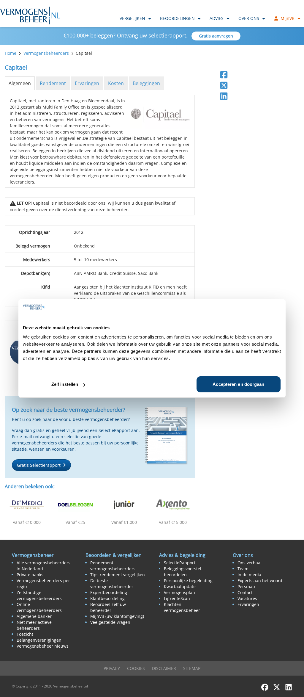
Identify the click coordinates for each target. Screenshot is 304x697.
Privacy (112, 668)
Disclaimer (164, 668)
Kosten (116, 83)
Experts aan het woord (260, 580)
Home (10, 53)
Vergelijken (132, 18)
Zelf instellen (64, 384)
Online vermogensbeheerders (39, 607)
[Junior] (124, 504)
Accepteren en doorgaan (238, 384)
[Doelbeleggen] (75, 504)
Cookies (136, 668)
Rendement (53, 83)
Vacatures (247, 598)
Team (243, 568)
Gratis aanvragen (216, 36)
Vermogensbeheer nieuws (43, 646)
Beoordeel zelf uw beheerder (108, 607)
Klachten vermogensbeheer (182, 607)
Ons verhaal (250, 563)
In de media (249, 574)
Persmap (246, 586)
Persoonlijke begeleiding (188, 580)
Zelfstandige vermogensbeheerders (39, 595)
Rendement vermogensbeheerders (112, 565)
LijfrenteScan (177, 598)
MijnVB (287, 18)
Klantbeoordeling (107, 598)
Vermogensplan (179, 592)
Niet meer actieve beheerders (34, 625)
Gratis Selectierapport (39, 465)
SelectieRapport (179, 563)
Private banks (30, 574)
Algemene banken (35, 616)
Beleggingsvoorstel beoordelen (182, 571)
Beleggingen (146, 83)
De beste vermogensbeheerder (111, 583)
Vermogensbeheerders (46, 53)
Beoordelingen (177, 18)
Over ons (248, 18)
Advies (217, 18)
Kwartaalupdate (180, 586)
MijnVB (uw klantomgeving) (117, 616)
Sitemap (191, 668)
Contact (245, 592)
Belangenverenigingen (39, 640)
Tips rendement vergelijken (117, 574)
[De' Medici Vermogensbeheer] (27, 504)
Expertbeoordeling (108, 592)
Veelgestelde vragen (110, 622)
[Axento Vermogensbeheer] (173, 504)
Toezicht (25, 634)
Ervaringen (87, 83)
